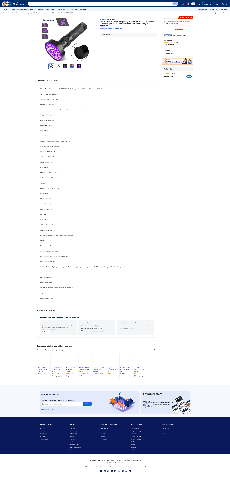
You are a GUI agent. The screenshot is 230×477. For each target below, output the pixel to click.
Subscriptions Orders (75, 447)
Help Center (43, 428)
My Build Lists (73, 442)
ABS (163, 431)
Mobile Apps (134, 450)
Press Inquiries (104, 431)
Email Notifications (74, 444)
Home (4, 13)
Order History (73, 431)
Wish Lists (72, 439)
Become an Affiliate (136, 436)
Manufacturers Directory (126, 328)
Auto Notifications (74, 450)
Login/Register (73, 428)
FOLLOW (189, 76)
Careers (103, 433)
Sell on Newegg (135, 428)
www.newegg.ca (143, 466)
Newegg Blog (104, 439)
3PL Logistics (134, 433)
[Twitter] (104, 471)
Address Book (73, 436)
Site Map (133, 442)
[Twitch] (122, 471)
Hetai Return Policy (98, 331)
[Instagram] (108, 471)
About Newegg (104, 428)
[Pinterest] (115, 471)
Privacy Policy (120, 463)
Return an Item (43, 433)
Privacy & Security (44, 439)
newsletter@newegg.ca (135, 460)
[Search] (175, 3)
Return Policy (43, 436)
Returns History (74, 433)
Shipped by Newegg (136, 431)
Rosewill (164, 433)
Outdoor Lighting (26, 13)
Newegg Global (165, 428)
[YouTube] (119, 471)
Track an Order (43, 431)
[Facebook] (101, 471)
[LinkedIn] (111, 471)
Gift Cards (133, 447)
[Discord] (126, 471)
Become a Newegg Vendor (137, 439)
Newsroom (103, 436)
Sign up (87, 404)
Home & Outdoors (13, 13)
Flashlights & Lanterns (40, 13)
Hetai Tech (53, 13)
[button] (19, 4)
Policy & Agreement (111, 463)
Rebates (133, 444)
